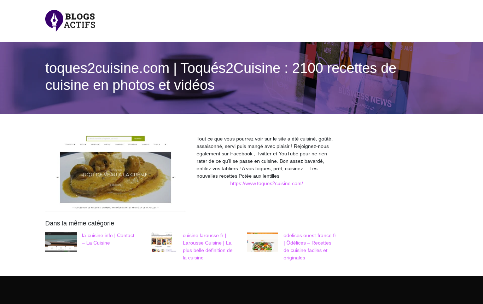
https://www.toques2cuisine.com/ (266, 183)
